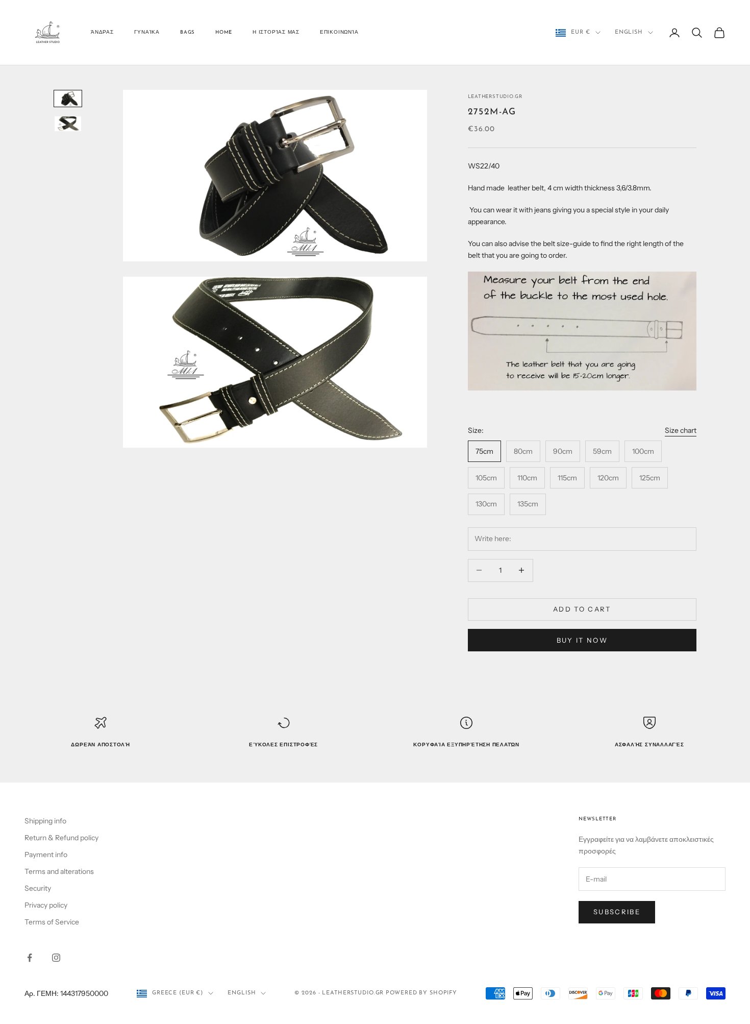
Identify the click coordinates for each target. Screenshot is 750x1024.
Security (37, 888)
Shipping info (45, 820)
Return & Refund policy (61, 837)
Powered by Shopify (421, 993)
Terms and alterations (59, 871)
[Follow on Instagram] (56, 958)
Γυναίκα (147, 32)
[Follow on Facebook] (29, 958)
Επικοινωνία (339, 32)
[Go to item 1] (68, 98)
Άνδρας (102, 32)
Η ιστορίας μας (276, 32)
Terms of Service (51, 922)
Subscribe (616, 912)
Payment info (45, 854)
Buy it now (582, 640)
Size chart (680, 430)
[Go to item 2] (68, 123)
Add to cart (582, 609)
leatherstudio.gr (495, 96)
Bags (187, 32)
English (629, 32)
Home (223, 32)
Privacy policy (45, 905)
